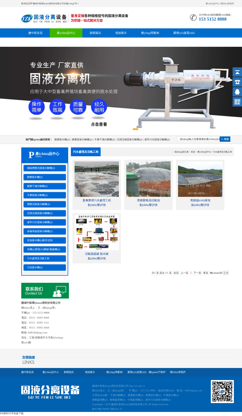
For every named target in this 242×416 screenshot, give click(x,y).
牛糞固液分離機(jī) (37, 195)
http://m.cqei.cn (137, 386)
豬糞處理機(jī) (117, 399)
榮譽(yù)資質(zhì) (184, 32)
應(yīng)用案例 (150, 32)
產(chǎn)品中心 (213, 3)
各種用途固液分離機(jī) (40, 231)
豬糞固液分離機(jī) (83, 139)
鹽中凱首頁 (35, 32)
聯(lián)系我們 (227, 3)
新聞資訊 (95, 32)
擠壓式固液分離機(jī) (38, 204)
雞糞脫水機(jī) (63, 139)
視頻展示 (121, 32)
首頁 (193, 152)
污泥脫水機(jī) (35, 267)
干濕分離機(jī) (118, 395)
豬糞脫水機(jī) (153, 395)
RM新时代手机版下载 (12, 413)
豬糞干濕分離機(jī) (37, 186)
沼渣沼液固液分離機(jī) (130, 139)
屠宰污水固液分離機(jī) (40, 222)
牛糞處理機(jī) (135, 399)
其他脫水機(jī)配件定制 (40, 240)
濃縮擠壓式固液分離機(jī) (41, 168)
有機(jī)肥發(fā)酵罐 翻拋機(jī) (43, 249)
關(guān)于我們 (37, 42)
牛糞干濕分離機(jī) (105, 139)
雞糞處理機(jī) (100, 399)
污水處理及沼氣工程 (38, 258)
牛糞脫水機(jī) (171, 395)
